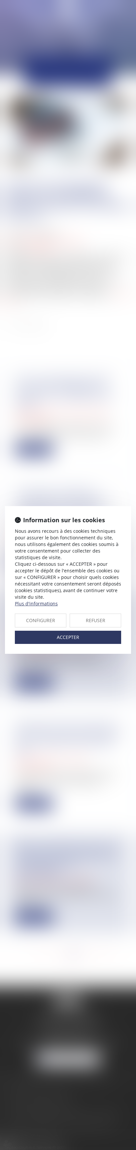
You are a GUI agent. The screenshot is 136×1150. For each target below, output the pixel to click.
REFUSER (95, 620)
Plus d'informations (36, 603)
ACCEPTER (68, 637)
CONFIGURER (40, 620)
